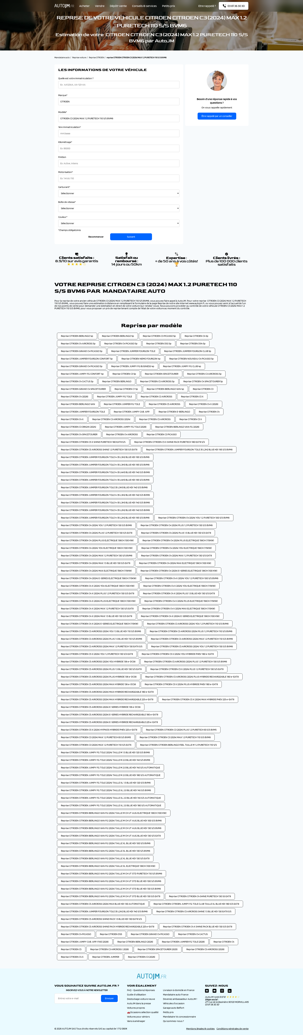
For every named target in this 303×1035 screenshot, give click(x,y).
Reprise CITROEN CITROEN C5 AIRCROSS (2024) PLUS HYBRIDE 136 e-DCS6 (99, 676)
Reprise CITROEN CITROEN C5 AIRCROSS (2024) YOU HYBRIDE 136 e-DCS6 (98, 661)
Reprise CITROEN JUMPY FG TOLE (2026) (125, 426)
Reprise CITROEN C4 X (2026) (203, 404)
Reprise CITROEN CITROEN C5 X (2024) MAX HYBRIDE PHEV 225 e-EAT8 (198, 699)
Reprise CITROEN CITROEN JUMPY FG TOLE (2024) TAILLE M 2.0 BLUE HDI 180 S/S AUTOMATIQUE (110, 775)
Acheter (84, 6)
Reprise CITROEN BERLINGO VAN (78, 404)
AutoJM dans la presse (139, 1003)
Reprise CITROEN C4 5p (196, 335)
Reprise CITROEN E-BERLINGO (174, 411)
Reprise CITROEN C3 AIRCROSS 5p (204, 373)
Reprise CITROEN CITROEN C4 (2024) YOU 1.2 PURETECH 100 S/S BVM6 (193, 517)
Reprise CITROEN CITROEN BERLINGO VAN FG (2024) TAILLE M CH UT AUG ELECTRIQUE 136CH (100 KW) (113, 812)
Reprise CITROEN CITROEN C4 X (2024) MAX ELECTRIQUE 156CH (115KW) (178, 608)
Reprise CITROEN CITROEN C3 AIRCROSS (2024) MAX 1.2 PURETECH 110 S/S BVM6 (192, 638)
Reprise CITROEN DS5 (111, 934)
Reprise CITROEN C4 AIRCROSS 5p (78, 343)
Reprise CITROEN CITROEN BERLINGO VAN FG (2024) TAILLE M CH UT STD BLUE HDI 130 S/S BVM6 (111, 888)
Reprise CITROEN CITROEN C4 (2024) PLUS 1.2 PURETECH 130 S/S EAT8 (96, 532)
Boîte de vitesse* (67, 202)
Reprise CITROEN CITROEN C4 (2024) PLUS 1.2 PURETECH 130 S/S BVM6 (177, 525)
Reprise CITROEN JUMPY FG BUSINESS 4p (132, 366)
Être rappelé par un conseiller (217, 116)
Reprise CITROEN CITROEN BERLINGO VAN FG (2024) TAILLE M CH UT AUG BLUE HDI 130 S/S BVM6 (111, 828)
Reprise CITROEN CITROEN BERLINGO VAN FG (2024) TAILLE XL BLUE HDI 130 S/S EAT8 (105, 858)
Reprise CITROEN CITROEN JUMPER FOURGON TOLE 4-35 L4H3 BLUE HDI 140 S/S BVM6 (105, 472)
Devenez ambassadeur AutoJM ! (180, 998)
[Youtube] (214, 991)
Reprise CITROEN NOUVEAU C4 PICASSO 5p (191, 358)
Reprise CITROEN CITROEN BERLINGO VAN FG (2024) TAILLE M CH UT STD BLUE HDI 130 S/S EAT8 (110, 896)
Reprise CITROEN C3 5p (124, 373)
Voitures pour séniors (138, 1016)
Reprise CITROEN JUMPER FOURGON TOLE (133, 351)
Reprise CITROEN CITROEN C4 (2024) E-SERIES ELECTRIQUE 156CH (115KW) (98, 578)
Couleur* (62, 217)
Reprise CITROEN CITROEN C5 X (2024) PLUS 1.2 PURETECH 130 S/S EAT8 (186, 669)
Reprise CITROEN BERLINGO (116, 381)
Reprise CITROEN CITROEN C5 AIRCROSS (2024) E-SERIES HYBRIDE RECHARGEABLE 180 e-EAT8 (109, 714)
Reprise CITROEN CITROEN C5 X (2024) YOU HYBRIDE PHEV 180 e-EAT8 (178, 653)
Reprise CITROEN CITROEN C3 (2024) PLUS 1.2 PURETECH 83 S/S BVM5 (181, 729)
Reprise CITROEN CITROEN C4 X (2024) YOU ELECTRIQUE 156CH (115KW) (179, 585)
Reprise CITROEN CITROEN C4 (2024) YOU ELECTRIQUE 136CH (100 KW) (97, 547)
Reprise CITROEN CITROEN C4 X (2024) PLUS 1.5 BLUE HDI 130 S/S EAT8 (179, 593)
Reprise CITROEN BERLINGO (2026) (135, 941)
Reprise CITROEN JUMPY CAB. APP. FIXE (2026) (85, 941)
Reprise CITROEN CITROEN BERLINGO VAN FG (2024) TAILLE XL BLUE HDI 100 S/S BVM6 (105, 843)
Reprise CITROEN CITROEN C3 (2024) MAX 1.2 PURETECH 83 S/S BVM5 (96, 737)
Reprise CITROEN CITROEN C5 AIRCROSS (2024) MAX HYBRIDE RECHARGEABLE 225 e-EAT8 (107, 699)
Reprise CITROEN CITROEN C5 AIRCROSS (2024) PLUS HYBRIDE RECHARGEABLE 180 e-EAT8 (192, 676)
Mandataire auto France (175, 994)
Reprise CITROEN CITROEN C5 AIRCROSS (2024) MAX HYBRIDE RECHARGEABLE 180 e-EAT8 (107, 691)
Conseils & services (144, 6)
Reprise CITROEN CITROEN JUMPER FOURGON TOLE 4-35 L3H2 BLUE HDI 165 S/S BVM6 (105, 457)
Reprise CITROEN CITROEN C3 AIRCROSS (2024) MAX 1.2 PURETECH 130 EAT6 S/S (101, 646)
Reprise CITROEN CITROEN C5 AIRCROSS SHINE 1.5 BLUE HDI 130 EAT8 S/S (193, 911)
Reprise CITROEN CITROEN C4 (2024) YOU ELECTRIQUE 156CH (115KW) (176, 547)
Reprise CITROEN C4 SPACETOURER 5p (203, 381)
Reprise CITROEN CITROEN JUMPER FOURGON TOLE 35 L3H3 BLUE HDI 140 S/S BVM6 (104, 487)
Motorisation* (65, 172)
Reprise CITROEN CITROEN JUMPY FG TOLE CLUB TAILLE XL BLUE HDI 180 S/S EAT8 (196, 903)
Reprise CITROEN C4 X (72, 419)
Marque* (62, 95)
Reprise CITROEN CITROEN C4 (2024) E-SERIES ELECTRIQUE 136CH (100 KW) (179, 570)
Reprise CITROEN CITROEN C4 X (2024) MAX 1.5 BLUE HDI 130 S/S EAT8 (96, 616)
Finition (62, 157)
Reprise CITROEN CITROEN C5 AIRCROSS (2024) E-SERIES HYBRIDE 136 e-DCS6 (100, 706)
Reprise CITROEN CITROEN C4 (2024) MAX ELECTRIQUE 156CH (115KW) (96, 570)
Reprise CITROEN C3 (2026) (141, 956)
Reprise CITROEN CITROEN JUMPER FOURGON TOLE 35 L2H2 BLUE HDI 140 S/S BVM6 (104, 911)
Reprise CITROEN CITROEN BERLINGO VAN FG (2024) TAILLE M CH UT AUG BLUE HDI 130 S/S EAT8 (111, 835)
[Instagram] (222, 991)
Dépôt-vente (118, 6)
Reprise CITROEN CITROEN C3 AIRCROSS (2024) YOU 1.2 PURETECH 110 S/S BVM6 (188, 623)
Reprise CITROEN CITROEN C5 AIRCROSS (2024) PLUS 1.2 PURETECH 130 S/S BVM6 (185, 661)
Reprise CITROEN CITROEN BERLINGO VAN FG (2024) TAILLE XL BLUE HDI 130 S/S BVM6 (105, 850)
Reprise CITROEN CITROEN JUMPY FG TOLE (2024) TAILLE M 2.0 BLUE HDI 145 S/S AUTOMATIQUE (110, 767)
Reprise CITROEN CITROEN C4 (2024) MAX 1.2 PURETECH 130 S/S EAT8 (176, 555)
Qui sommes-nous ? (173, 1021)
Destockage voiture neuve (141, 998)
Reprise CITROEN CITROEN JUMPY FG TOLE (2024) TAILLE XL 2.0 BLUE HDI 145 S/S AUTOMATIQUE (111, 797)
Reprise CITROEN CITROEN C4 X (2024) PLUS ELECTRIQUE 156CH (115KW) (181, 600)
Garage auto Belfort (173, 1007)
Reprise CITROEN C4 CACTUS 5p (77, 381)
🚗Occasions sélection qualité (142, 1012)
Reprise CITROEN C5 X (192, 396)
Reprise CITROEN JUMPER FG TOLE (122, 404)
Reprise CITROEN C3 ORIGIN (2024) (78, 426)
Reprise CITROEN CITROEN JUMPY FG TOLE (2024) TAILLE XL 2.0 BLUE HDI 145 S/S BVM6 (106, 790)
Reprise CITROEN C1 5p (126, 388)
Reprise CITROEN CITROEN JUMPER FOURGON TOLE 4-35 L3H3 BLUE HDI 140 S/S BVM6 (105, 502)
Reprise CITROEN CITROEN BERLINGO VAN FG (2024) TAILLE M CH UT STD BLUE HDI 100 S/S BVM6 (111, 881)
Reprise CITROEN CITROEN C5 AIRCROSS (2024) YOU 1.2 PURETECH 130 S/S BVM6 (192, 646)
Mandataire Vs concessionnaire (179, 1016)
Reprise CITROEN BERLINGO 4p (77, 335)
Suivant (131, 236)
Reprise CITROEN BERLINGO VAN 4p (165, 388)
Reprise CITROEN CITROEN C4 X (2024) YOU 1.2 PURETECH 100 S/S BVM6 (181, 578)
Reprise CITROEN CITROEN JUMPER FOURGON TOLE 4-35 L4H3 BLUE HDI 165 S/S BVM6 (105, 479)
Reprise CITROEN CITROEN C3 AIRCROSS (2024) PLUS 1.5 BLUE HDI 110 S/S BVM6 (101, 638)
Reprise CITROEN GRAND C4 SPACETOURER (83, 388)
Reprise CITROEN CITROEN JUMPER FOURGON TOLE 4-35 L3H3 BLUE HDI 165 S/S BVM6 (105, 464)
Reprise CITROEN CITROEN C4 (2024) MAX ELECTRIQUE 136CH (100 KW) (175, 563)
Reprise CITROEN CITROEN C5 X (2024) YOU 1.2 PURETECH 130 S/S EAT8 (97, 653)
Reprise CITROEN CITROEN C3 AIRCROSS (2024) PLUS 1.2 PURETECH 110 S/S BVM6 (191, 631)
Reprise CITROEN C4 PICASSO (76, 934)
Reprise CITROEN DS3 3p (158, 343)
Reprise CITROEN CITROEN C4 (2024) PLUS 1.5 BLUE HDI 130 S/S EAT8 (176, 532)
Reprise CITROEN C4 (209, 411)
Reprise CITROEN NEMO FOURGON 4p (141, 358)
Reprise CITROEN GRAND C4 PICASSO (150, 934)
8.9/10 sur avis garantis (76, 263)
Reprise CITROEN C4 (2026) (74, 396)
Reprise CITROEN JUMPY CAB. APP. (132, 411)
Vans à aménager (136, 1021)
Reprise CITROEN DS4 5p (192, 343)
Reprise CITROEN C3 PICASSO (162, 434)
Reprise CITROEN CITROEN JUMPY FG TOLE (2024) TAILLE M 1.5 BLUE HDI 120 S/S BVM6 (105, 752)
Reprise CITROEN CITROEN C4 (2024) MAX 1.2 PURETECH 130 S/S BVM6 (96, 555)
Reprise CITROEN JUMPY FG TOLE (114, 396)
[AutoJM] (64, 6)
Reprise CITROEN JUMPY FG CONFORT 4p (82, 373)
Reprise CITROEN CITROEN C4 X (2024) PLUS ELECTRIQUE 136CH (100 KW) (98, 600)
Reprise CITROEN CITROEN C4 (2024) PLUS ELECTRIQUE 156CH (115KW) (178, 540)
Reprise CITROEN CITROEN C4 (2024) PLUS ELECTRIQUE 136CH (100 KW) (97, 540)
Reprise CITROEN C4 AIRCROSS (122, 434)
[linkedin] (230, 991)
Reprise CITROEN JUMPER (105, 956)
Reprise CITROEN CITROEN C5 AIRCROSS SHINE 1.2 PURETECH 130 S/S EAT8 (99, 449)
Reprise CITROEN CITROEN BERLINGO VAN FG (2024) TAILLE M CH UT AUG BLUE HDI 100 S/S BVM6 (111, 820)
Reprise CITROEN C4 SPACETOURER (79, 434)
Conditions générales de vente (233, 1028)
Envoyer (109, 998)
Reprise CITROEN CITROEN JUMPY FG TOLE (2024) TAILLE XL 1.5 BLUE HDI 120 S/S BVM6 (106, 782)
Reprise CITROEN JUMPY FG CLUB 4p (182, 366)
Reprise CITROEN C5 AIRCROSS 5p (157, 381)
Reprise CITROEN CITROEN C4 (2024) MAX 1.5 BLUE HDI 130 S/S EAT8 (95, 563)
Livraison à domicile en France (178, 990)
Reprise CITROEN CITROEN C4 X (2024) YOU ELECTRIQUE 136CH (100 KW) (97, 585)
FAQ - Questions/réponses (141, 990)
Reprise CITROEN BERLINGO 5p (118, 335)
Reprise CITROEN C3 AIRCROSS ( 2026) (109, 949)
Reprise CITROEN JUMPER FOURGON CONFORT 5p (87, 358)
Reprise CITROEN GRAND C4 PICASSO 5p (81, 351)
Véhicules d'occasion (173, 1003)
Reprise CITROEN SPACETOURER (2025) (158, 949)
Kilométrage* (65, 142)
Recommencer (96, 236)
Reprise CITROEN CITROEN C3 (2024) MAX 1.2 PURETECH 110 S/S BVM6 (175, 737)
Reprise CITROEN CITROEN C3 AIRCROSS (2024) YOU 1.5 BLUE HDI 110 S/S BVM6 (101, 631)
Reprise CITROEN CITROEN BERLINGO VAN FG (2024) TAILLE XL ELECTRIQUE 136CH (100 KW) (108, 865)
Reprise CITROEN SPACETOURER (161, 373)
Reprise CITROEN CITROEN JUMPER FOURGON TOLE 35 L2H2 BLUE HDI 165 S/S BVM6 (189, 449)
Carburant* (64, 187)
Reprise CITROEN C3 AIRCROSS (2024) (111, 419)
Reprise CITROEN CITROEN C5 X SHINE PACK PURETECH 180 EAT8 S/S (169, 441)
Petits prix (168, 6)
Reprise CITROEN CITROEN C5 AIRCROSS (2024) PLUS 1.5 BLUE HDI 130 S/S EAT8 (101, 669)
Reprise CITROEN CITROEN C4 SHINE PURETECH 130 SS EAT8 (200, 896)
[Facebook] (207, 991)
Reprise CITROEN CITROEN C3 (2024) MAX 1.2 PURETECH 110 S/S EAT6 (96, 744)
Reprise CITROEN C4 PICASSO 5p (120, 343)
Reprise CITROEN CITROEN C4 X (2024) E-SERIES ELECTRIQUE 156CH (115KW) (99, 623)
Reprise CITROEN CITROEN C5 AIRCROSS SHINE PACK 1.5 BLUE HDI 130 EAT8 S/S (101, 918)
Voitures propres (136, 1007)
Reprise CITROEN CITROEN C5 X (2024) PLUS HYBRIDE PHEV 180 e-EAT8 (181, 684)
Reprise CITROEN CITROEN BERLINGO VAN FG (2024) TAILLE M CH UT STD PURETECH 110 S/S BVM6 (111, 873)
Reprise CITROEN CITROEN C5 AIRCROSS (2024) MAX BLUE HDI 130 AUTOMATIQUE (103, 903)
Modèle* (62, 112)
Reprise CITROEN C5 (71, 949)
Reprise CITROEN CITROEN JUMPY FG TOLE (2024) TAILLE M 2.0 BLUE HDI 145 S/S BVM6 (105, 759)
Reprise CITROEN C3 (203, 388)
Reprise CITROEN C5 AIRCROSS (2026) (205, 949)
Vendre (99, 6)
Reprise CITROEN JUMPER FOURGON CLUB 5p (187, 351)
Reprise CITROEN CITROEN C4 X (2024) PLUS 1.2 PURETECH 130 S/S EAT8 (97, 593)
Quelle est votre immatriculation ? (75, 78)
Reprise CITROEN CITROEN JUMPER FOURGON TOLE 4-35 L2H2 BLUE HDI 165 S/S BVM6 (105, 517)
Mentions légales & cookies (200, 1028)
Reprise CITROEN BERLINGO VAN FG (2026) (177, 426)
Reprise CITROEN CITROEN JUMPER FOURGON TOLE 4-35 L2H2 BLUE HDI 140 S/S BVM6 (105, 510)
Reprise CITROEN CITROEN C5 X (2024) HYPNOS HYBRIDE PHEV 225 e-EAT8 (99, 729)
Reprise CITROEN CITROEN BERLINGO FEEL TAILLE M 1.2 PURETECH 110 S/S (178, 744)
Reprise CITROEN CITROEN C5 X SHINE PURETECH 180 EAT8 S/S (93, 441)
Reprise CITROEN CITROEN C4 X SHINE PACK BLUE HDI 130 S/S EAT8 (197, 926)
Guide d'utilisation (136, 994)
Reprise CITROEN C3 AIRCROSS (156, 396)
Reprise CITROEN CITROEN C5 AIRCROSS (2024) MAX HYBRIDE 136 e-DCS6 (98, 684)
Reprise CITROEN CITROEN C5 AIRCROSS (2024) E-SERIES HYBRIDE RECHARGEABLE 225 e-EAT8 (109, 722)
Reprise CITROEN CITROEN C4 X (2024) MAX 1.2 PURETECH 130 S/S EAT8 (97, 608)
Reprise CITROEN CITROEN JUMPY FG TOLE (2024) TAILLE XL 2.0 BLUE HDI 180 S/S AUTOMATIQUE (111, 805)
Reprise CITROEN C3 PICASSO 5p (159, 335)
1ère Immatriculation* (69, 127)
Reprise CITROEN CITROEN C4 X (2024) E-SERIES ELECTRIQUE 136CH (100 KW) (180, 616)
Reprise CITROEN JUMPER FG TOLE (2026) (183, 941)
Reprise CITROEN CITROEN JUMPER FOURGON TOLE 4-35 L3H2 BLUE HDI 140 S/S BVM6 (105, 494)
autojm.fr (151, 976)
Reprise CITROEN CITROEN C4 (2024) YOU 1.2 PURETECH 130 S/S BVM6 (96, 525)
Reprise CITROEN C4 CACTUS (193, 934)
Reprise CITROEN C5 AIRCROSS (164, 404)
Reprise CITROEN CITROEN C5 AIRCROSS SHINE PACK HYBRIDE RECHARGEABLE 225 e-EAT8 (107, 926)
